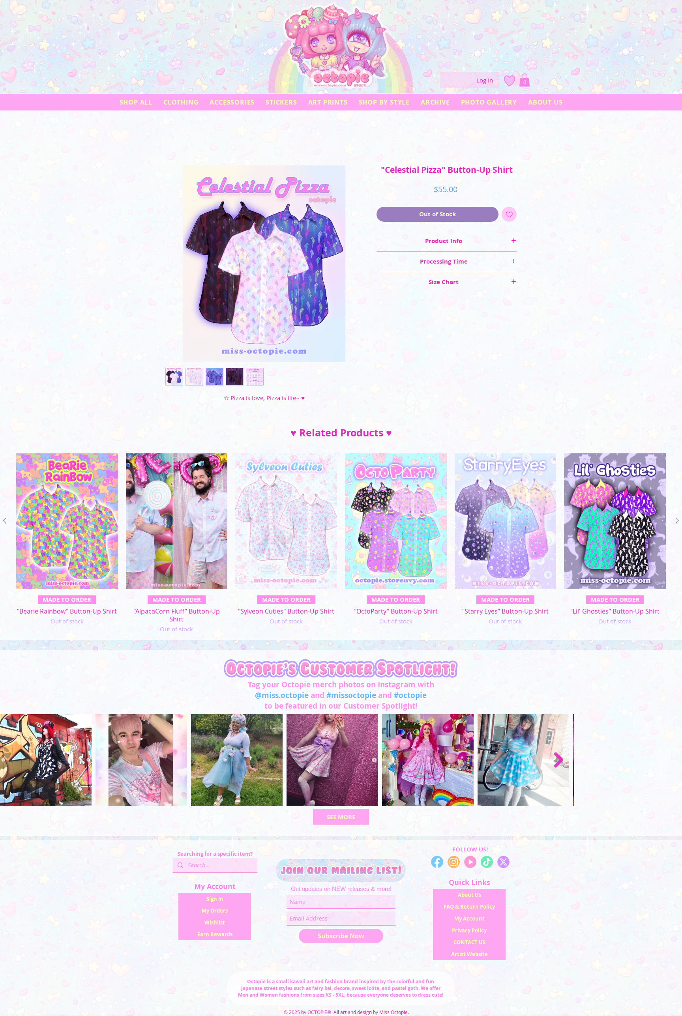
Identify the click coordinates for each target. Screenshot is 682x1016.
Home (173, 138)
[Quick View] (67, 523)
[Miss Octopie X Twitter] (503, 864)
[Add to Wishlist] (509, 216)
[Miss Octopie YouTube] (470, 864)
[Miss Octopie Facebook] (437, 864)
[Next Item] (668, 762)
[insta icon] (453, 864)
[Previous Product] (4, 523)
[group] (341, 545)
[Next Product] (677, 523)
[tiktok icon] (487, 864)
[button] (524, 79)
